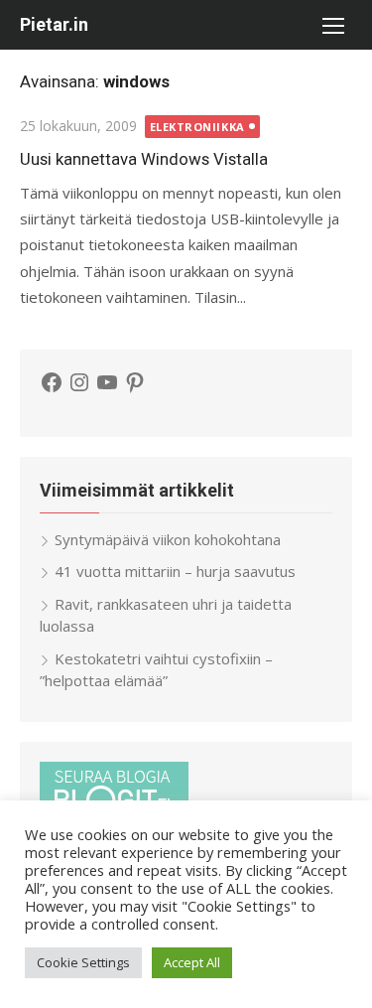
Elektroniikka (197, 126)
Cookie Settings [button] (83, 962)
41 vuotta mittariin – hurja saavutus (175, 571)
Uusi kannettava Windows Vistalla (144, 159)
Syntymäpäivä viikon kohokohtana (168, 539)
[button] (332, 25)
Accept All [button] (192, 962)
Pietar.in (54, 24)
